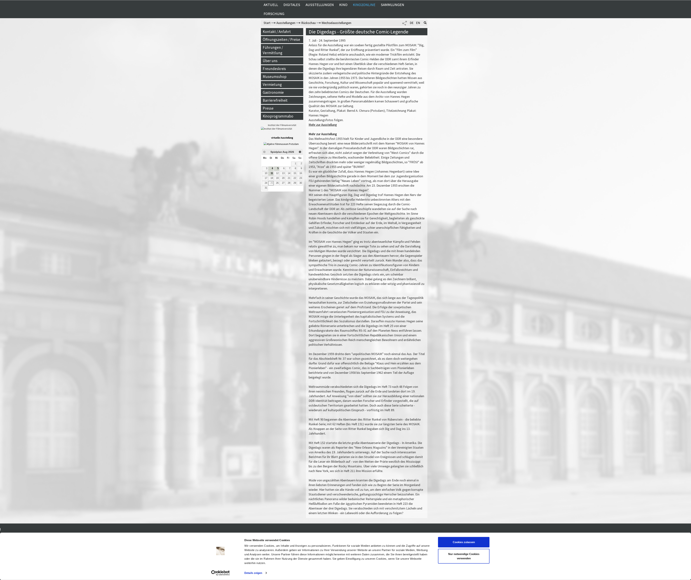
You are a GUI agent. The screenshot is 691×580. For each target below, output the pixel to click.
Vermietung (272, 84)
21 (289, 178)
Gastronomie (273, 92)
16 (300, 173)
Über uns (270, 60)
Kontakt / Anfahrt (277, 31)
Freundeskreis (274, 68)
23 (300, 178)
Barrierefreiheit (275, 100)
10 (266, 173)
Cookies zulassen (464, 542)
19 (277, 178)
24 (266, 183)
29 (294, 183)
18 (271, 178)
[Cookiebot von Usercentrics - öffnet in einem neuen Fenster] (220, 573)
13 (283, 173)
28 (289, 183)
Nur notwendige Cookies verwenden (463, 556)
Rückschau (308, 23)
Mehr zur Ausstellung (323, 125)
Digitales (291, 4)
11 (272, 173)
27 (283, 183)
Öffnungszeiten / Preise (281, 39)
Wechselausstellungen (336, 23)
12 (277, 173)
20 (283, 178)
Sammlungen (392, 4)
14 (289, 173)
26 (277, 183)
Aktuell (271, 4)
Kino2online (364, 4)
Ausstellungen (320, 4)
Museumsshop (274, 76)
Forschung (274, 13)
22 (294, 178)
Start (267, 23)
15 (294, 173)
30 (300, 183)
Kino (343, 4)
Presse (268, 108)
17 (266, 178)
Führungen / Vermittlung (273, 50)
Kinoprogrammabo (278, 116)
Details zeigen (253, 572)
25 (271, 183)
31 (266, 188)
